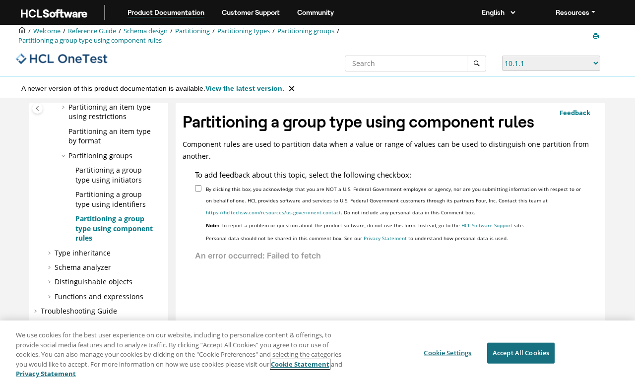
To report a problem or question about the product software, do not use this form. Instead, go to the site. (365, 225)
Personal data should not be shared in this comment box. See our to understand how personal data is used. (357, 238)
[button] (64, 107)
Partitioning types (243, 31)
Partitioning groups (305, 31)
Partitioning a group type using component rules (90, 40)
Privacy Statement (385, 238)
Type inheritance (83, 252)
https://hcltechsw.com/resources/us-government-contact (273, 212)
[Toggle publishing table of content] (37, 108)
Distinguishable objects (93, 281)
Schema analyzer (83, 267)
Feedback (575, 112)
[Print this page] (596, 36)
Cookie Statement (300, 364)
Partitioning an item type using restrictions (109, 112)
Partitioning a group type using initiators (108, 175)
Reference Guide (92, 31)
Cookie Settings (447, 352)
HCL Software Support (486, 225)
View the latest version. (244, 88)
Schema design (146, 31)
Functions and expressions (99, 296)
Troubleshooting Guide (79, 311)
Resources (572, 12)
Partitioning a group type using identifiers (110, 199)
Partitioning (192, 31)
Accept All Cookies (521, 352)
